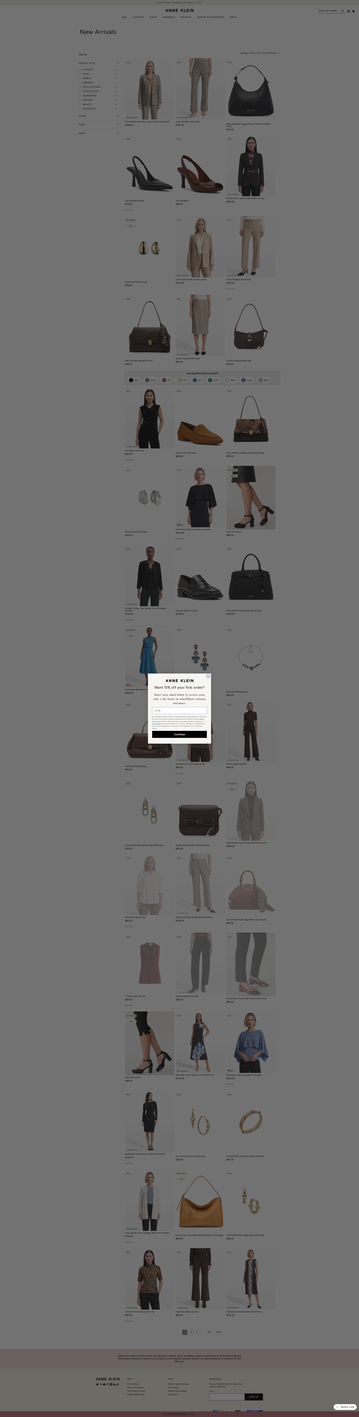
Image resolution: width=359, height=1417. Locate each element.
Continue (179, 734)
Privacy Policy (156, 724)
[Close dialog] (208, 676)
